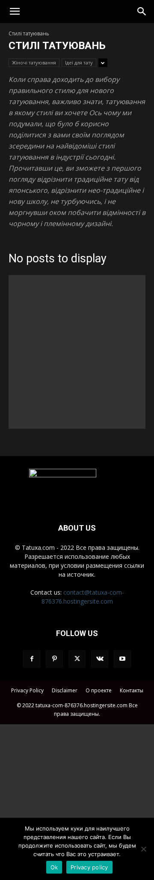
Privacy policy (89, 867)
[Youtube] (122, 659)
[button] (14, 11)
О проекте (99, 690)
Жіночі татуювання (34, 62)
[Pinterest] (54, 659)
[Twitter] (77, 659)
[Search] (142, 11)
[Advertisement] (77, 352)
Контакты (131, 690)
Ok (54, 867)
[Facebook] (31, 659)
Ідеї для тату (79, 62)
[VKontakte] (99, 659)
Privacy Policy (27, 690)
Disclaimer (64, 690)
